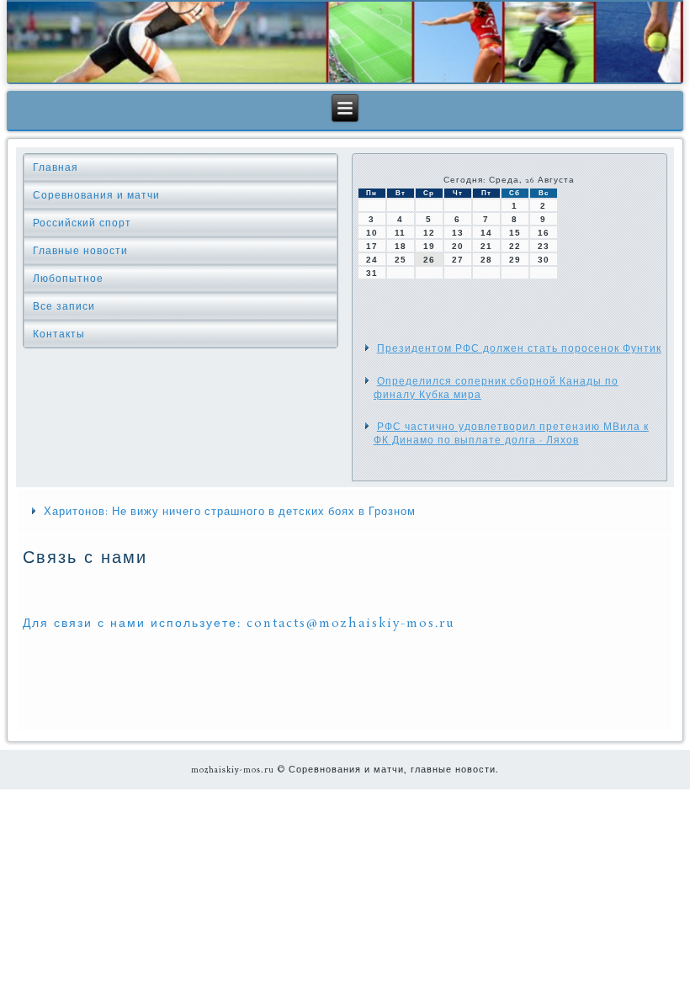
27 (458, 259)
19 (429, 246)
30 (543, 259)
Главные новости (80, 251)
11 (400, 232)
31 (372, 273)
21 (486, 246)
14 (486, 232)
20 (458, 246)
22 (515, 246)
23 (543, 246)
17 (372, 246)
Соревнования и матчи (96, 195)
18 (400, 246)
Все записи (64, 306)
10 (372, 232)
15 (515, 232)
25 (400, 259)
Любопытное (68, 278)
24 (372, 259)
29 (515, 259)
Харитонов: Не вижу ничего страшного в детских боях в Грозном (230, 511)
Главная (55, 167)
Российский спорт (82, 223)
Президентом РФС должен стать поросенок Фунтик (519, 348)
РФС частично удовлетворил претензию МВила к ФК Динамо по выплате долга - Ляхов (511, 433)
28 (486, 259)
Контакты (59, 334)
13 (458, 232)
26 (429, 259)
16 (543, 232)
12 (429, 232)
